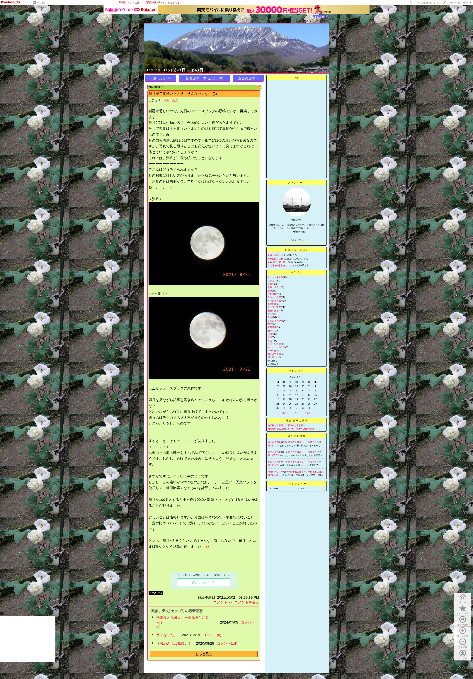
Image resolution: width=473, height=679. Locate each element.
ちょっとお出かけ (276, 347)
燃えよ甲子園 (274, 354)
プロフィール (168, 20)
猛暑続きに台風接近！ (173, 643)
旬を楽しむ (273, 357)
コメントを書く (246, 602)
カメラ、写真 (274, 307)
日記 (156, 20)
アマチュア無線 (275, 300)
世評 (270, 324)
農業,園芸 (272, 294)
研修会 (271, 334)
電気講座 (272, 327)
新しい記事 (462, 636)
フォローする (462, 613)
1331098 (319, 16)
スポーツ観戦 (274, 344)
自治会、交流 (274, 297)
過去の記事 (462, 624)
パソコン (272, 280)
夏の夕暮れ (273, 255)
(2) (215, 94)
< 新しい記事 (160, 78)
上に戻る (462, 658)
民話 (270, 337)
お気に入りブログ (296, 249)
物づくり (272, 330)
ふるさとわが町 (275, 320)
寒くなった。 (166, 635)
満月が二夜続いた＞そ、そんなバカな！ (180, 94)
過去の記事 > (248, 78)
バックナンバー (296, 483)
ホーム (148, 20)
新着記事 (462, 647)
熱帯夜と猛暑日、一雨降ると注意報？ (182, 620)
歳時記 (271, 284)
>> (428, 2)
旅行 (270, 314)
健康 (270, 290)
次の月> (308, 413)
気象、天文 (170, 100)
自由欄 (271, 317)
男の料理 (272, 304)
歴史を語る (273, 310)
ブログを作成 (453, 2)
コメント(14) (227, 643)
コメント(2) (222, 602)
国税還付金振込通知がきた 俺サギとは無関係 (291, 428)
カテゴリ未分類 (275, 277)
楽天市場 (467, 2)
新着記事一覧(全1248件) (204, 78)
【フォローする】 (304, 20)
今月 (297, 413)
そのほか (41, 2)
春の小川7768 (275, 442)
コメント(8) (212, 635)
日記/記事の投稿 (297, 420)
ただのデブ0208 (276, 471)
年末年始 (272, 350)
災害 (271, 340)
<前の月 (284, 413)
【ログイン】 (321, 20)
